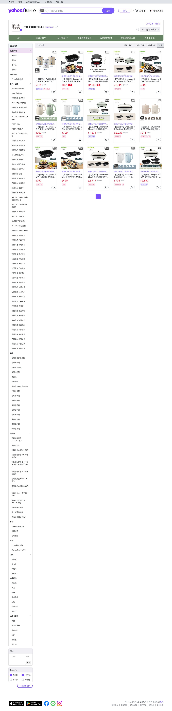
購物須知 (133, 705)
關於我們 (124, 705)
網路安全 (143, 705)
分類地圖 (160, 705)
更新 (161, 702)
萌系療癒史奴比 (84, 37)
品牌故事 (149, 23)
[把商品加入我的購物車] (53, 91)
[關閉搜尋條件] (45, 10)
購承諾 (157, 23)
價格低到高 (140, 45)
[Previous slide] (36, 62)
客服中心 (114, 705)
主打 (19, 37)
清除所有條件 (25, 685)
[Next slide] (55, 62)
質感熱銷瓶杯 (106, 37)
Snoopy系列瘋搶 (149, 29)
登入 (125, 10)
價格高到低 (152, 45)
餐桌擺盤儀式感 (128, 37)
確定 (28, 662)
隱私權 (151, 705)
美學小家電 (149, 37)
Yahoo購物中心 (22, 11)
